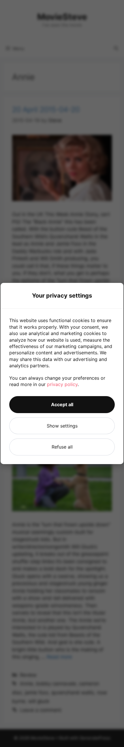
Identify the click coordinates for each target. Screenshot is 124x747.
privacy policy (62, 384)
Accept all (62, 404)
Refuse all (62, 447)
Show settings (62, 426)
